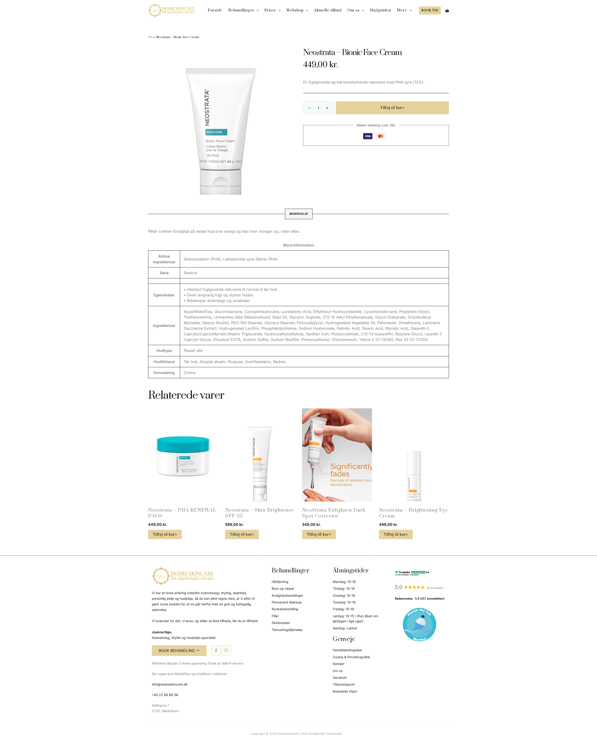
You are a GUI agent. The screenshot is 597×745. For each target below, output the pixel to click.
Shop (152, 37)
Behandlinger (241, 10)
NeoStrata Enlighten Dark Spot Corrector (333, 513)
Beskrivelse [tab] (298, 213)
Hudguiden (380, 10)
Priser (270, 10)
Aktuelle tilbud (328, 10)
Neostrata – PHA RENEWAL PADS (182, 513)
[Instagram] (226, 650)
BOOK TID (429, 10)
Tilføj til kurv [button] (165, 534)
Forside (215, 10)
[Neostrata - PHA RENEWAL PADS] (183, 455)
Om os (353, 10)
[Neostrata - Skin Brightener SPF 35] (260, 455)
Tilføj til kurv (392, 107)
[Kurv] (447, 10)
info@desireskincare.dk (170, 684)
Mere (402, 10)
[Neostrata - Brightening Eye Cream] (414, 455)
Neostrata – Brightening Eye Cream (413, 513)
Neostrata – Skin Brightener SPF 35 (259, 513)
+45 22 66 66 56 (165, 695)
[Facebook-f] (216, 650)
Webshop (295, 10)
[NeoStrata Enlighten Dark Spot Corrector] (337, 455)
